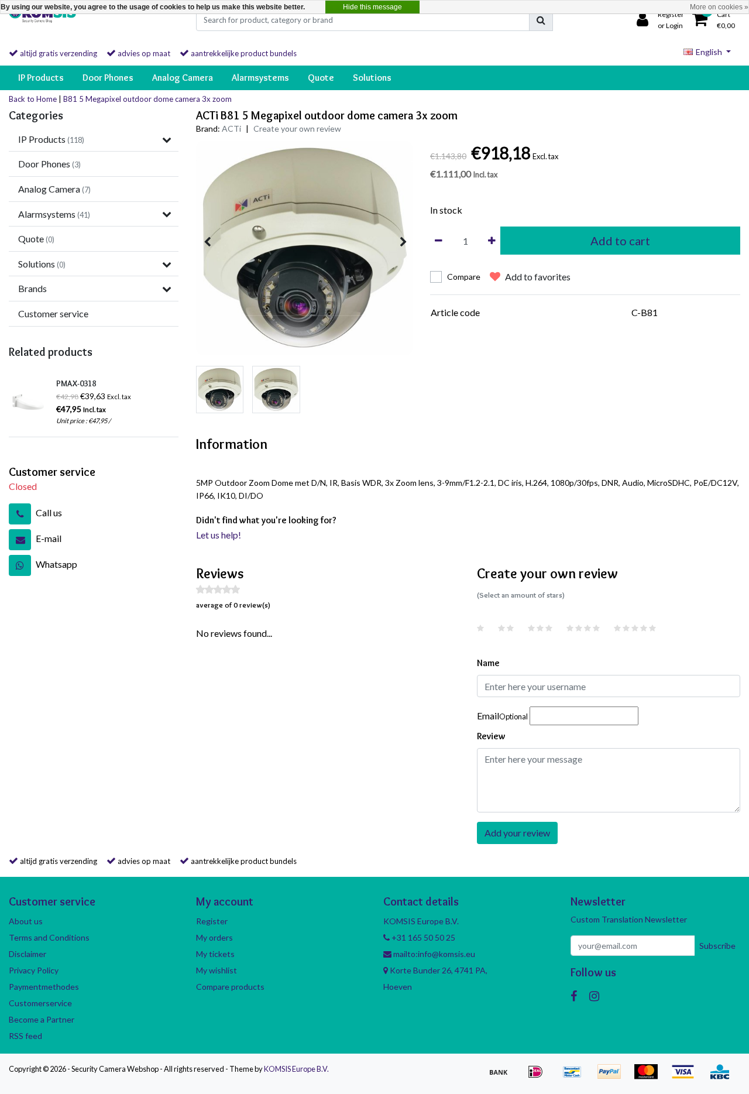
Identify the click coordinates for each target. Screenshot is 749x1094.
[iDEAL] (539, 1076)
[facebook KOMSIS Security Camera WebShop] (574, 996)
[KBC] (722, 1076)
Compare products (230, 987)
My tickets (215, 954)
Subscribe (717, 946)
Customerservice (40, 1003)
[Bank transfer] (502, 1076)
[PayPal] (613, 1076)
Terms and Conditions (49, 937)
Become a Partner (41, 1019)
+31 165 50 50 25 (422, 937)
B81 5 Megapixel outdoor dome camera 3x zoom (147, 99)
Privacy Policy (34, 970)
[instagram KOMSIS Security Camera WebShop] (594, 996)
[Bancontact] (576, 1076)
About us (26, 921)
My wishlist (216, 970)
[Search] (541, 20)
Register (212, 921)
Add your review (517, 832)
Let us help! (218, 534)
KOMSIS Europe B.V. (296, 1069)
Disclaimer (27, 954)
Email (502, 715)
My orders (214, 937)
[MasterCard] (649, 1076)
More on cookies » (719, 7)
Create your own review (297, 128)
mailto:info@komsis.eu (433, 954)
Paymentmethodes (44, 987)
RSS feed (25, 1036)
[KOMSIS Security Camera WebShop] (42, 20)
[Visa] (686, 1076)
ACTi (231, 128)
